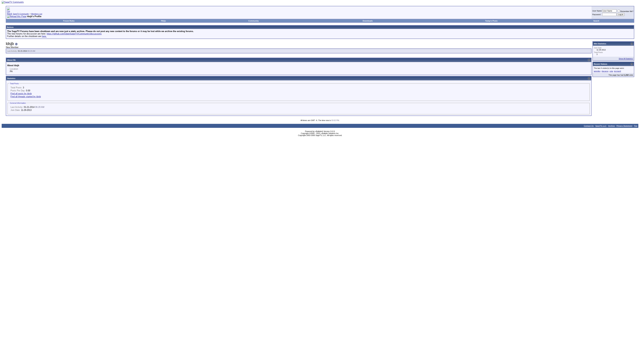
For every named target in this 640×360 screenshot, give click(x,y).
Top (635, 126)
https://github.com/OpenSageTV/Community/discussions (74, 33)
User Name (597, 11)
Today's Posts (491, 21)
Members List (36, 14)
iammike (597, 71)
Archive (611, 126)
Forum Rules (68, 21)
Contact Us (589, 126)
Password (596, 15)
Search (596, 21)
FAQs (163, 21)
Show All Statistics (626, 59)
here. (44, 36)
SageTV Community (21, 14)
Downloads (368, 21)
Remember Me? (626, 11)
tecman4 (617, 71)
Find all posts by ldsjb (21, 93)
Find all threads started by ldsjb (25, 96)
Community (253, 21)
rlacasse (605, 71)
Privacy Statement (624, 126)
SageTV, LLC (600, 126)
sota (611, 71)
